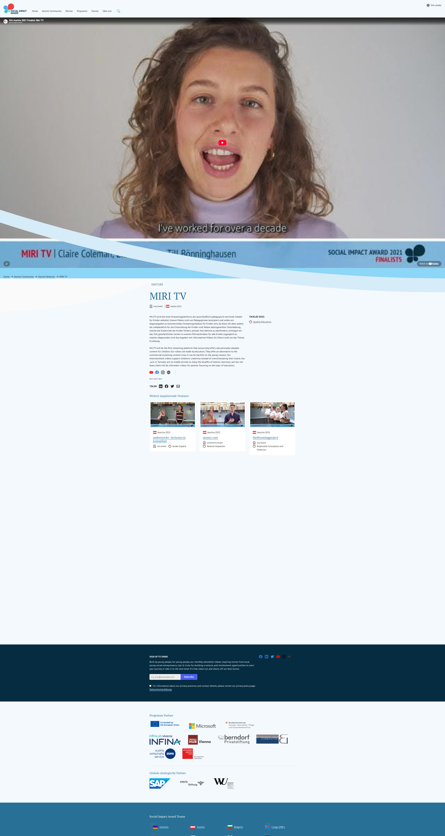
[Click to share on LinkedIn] (160, 386)
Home (35, 11)
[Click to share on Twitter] (172, 386)
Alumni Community (51, 11)
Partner (69, 11)
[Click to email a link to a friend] (178, 386)
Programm (82, 11)
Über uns (107, 11)
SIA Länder (436, 5)
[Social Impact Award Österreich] (15, 8)
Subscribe (189, 676)
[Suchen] (118, 11)
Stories (95, 11)
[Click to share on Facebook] (166, 386)
